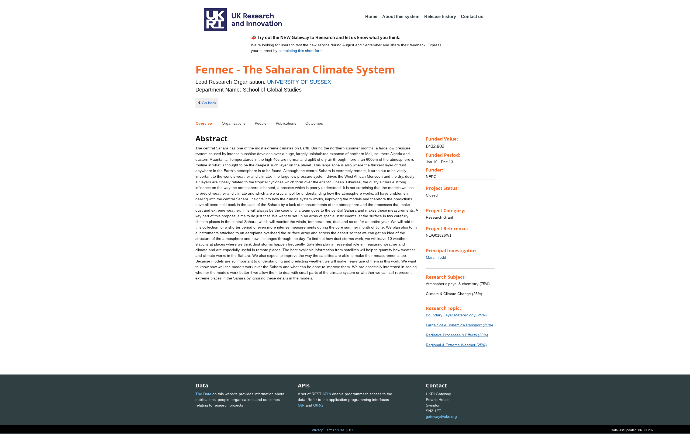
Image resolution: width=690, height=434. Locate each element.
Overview (204, 123)
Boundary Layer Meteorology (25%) (456, 315)
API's (326, 394)
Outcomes (314, 123)
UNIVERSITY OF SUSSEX (299, 82)
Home (371, 16)
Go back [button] (209, 103)
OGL (350, 430)
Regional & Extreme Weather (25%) (456, 345)
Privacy (317, 430)
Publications (286, 123)
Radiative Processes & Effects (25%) (457, 335)
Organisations (234, 123)
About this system (400, 16)
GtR (301, 405)
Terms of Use (334, 430)
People (261, 123)
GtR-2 (318, 405)
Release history (440, 16)
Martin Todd (436, 257)
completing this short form (300, 50)
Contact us (472, 16)
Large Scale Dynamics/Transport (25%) (459, 325)
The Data (203, 394)
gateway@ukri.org (441, 416)
